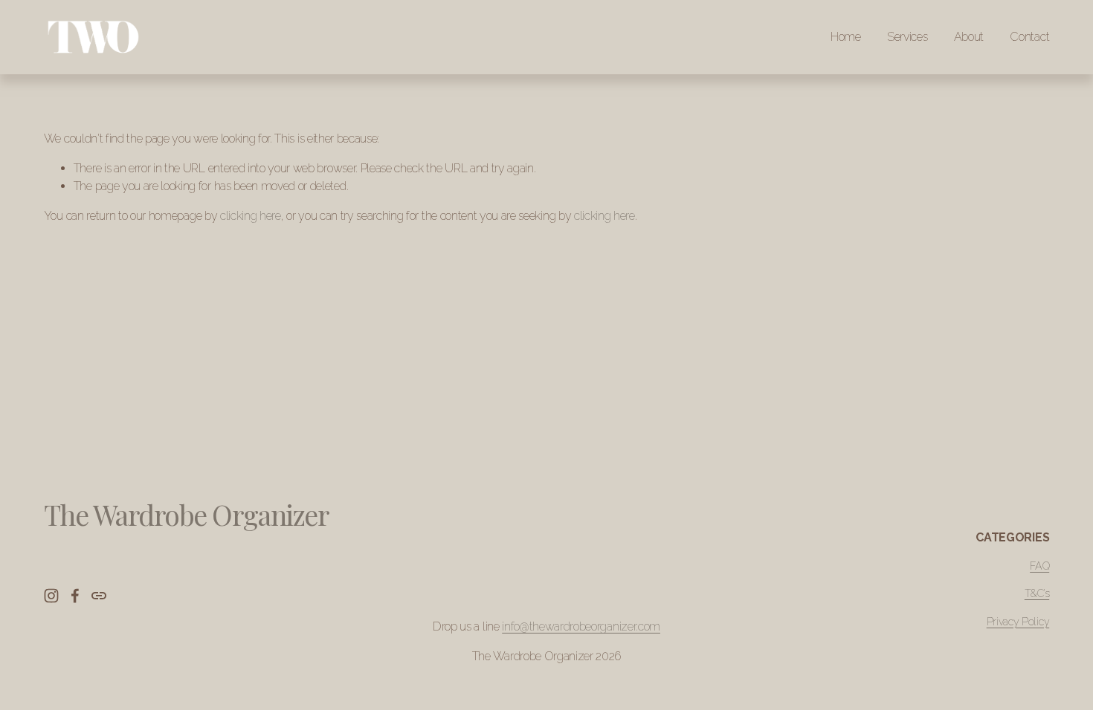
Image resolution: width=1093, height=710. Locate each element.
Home (846, 37)
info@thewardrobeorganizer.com (581, 626)
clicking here (250, 216)
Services (907, 37)
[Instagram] (51, 595)
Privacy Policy (1018, 622)
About (969, 37)
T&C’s (1037, 593)
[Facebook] (75, 595)
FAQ (1039, 566)
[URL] (98, 595)
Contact (1029, 37)
